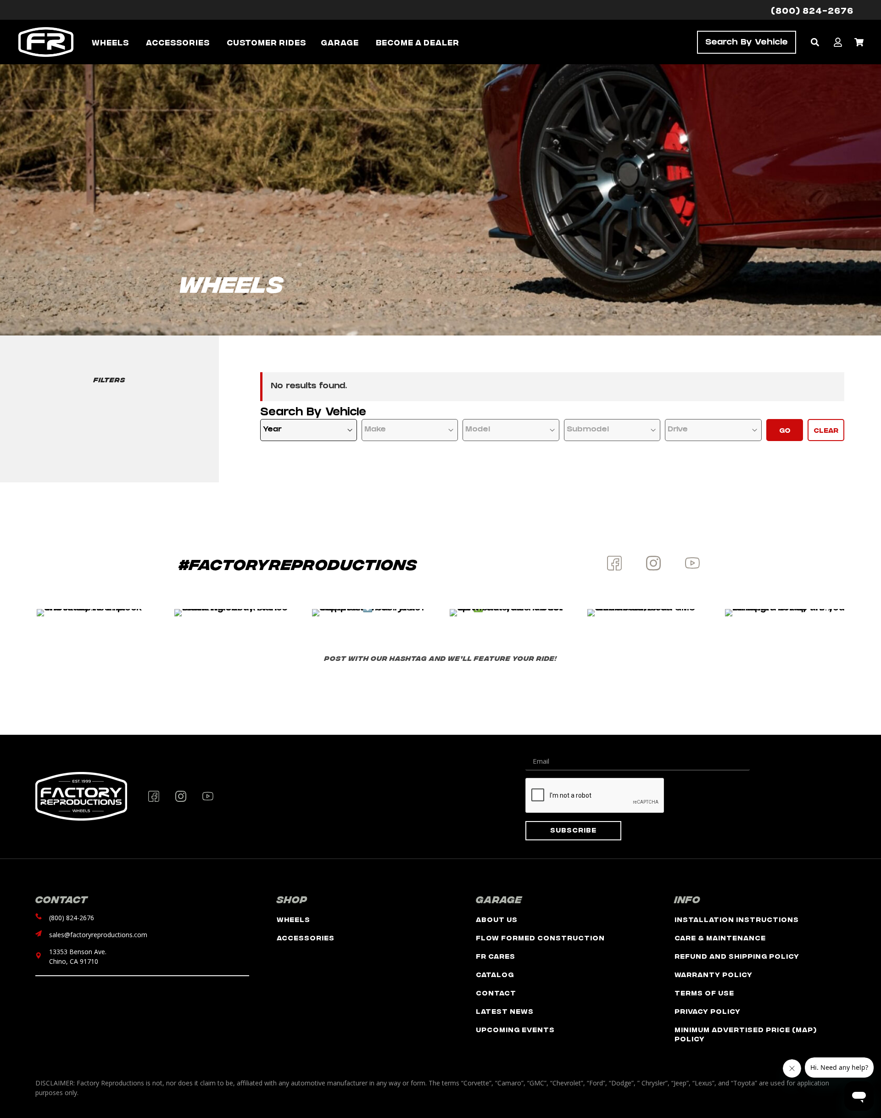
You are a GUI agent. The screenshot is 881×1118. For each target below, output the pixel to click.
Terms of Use (704, 992)
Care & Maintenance (720, 937)
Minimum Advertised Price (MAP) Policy (746, 1033)
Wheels (293, 919)
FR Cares (495, 956)
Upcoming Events (515, 1029)
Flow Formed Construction (540, 937)
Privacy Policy (708, 1011)
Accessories (306, 937)
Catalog (495, 974)
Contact (496, 992)
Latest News (505, 1011)
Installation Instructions (737, 919)
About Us (497, 919)
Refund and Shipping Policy (737, 956)
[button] (814, 42)
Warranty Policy (714, 974)
